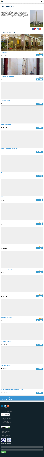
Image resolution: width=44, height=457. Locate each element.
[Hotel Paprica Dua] (22, 211)
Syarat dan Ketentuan (6, 435)
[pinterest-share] (35, 29)
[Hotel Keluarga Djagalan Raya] (22, 66)
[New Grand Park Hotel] (22, 114)
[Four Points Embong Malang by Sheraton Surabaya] (22, 380)
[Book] (33, 55)
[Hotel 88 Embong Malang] (22, 259)
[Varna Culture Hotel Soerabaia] (22, 283)
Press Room (4, 419)
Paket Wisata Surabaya (6, 399)
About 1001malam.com (6, 431)
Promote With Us (5, 421)
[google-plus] (8, 406)
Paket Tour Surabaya (5, 397)
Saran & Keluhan (5, 436)
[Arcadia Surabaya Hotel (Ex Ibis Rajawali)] (22, 139)
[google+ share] (40, 29)
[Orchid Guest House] (22, 90)
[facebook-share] (33, 29)
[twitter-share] (38, 29)
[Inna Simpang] (22, 42)
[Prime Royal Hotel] (22, 235)
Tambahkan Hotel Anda (6, 418)
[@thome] (22, 187)
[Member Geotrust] (5, 414)
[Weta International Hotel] (22, 307)
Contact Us (4, 432)
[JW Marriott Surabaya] (22, 331)
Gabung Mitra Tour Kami (6, 422)
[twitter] (5, 406)
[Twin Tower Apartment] (22, 163)
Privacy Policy (4, 434)
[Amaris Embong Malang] (22, 355)
